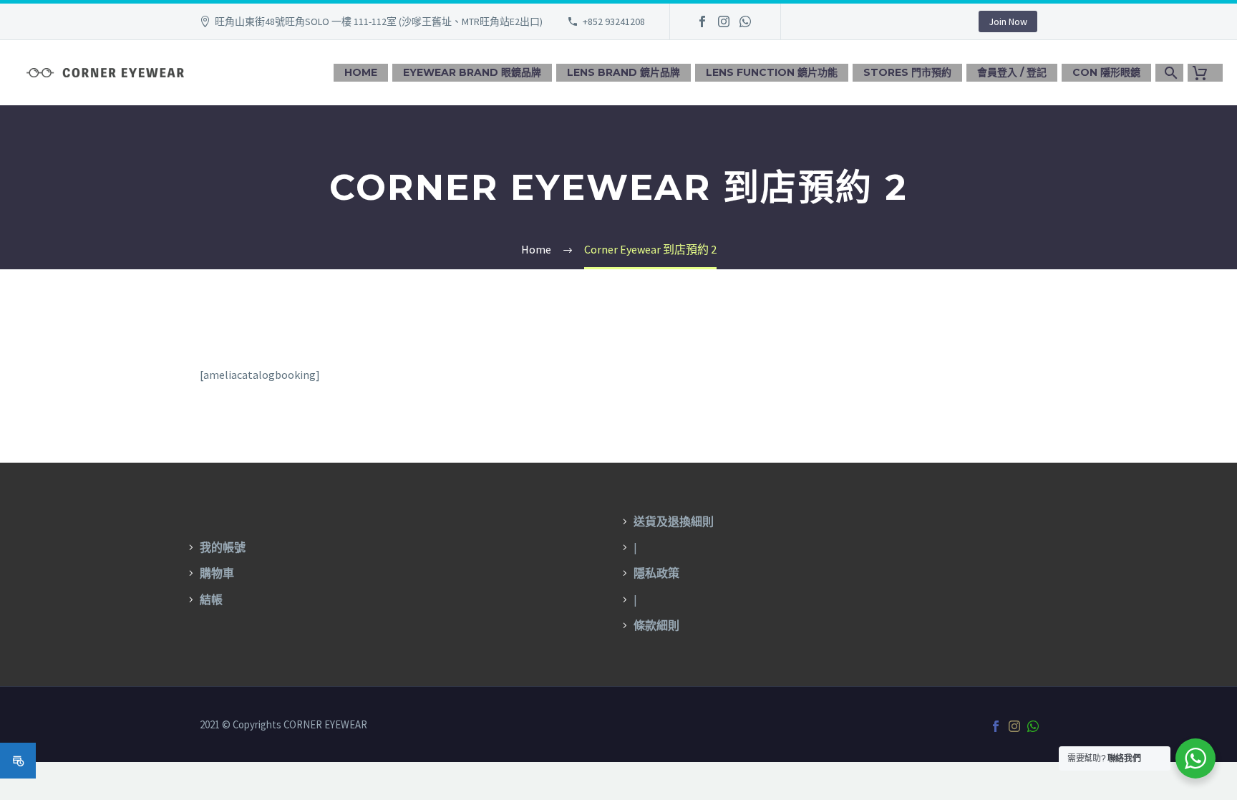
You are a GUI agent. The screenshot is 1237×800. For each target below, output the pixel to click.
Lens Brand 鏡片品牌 (623, 72)
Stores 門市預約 (907, 72)
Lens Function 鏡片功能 (772, 72)
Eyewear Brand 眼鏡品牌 (472, 72)
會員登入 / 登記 (1012, 72)
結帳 (211, 599)
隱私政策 (656, 573)
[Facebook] (702, 21)
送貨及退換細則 (674, 521)
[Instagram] (723, 21)
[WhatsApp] (745, 21)
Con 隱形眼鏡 (1106, 72)
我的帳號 (223, 547)
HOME (360, 72)
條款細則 (656, 625)
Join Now (1008, 21)
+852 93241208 (614, 21)
